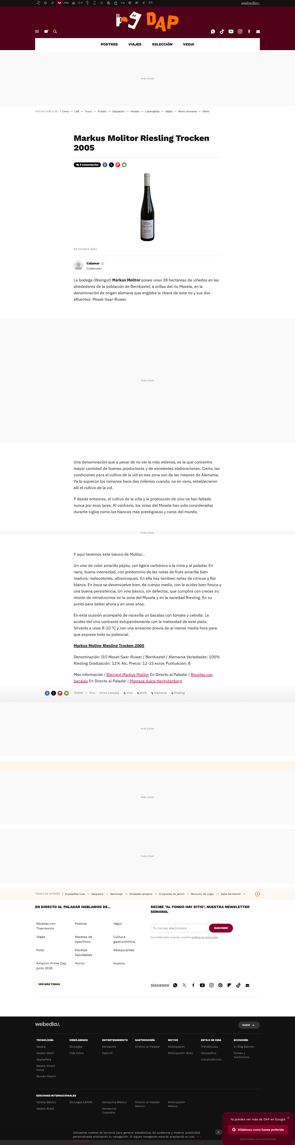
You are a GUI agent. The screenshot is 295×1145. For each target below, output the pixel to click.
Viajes (40, 937)
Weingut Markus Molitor (127, 674)
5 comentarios (89, 164)
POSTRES (109, 44)
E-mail (258, 31)
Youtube (231, 31)
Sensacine (109, 1046)
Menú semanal (187, 111)
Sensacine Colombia (109, 1110)
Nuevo (46, 31)
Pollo (40, 950)
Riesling (179, 692)
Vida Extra (76, 1053)
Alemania (160, 692)
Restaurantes (123, 950)
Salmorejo (117, 893)
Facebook (249, 31)
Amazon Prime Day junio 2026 (51, 965)
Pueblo (102, 111)
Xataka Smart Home (45, 1067)
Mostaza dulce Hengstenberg (156, 681)
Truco (88, 111)
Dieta (205, 111)
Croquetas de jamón (172, 893)
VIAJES (134, 44)
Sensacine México (114, 1102)
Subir (246, 1025)
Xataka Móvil (45, 1053)
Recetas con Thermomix (46, 926)
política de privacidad (204, 937)
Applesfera (43, 1059)
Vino (92, 692)
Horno (80, 963)
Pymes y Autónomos (241, 1055)
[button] (95, 263)
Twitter (111, 164)
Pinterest (220, 984)
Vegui (117, 924)
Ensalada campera (141, 893)
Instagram (240, 31)
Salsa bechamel (231, 893)
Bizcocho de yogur (203, 893)
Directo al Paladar (147, 1046)
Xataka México (46, 1102)
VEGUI (188, 44)
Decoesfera (208, 1053)
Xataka (41, 1046)
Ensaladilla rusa (75, 893)
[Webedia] (47, 1024)
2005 (143, 692)
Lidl (76, 111)
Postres (81, 924)
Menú (37, 31)
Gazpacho (118, 111)
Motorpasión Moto (180, 1053)
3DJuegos (75, 1046)
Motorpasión (176, 1046)
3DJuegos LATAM (80, 1102)
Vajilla (168, 111)
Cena (65, 111)
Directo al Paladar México (147, 1104)
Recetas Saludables (83, 952)
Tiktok (222, 31)
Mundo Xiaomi (46, 1076)
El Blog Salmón (244, 1046)
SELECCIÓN (162, 44)
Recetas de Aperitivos (83, 939)
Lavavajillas (152, 111)
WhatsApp (213, 31)
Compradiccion (211, 1059)
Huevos (119, 963)
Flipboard (117, 164)
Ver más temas (49, 984)
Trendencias (209, 1046)
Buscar (55, 31)
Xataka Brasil (45, 1108)
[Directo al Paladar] (147, 21)
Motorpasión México (176, 1104)
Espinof (107, 1053)
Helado (134, 111)
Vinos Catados (109, 692)
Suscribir (221, 928)
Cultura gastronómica (124, 939)
